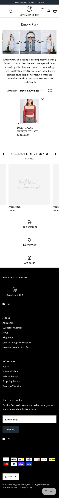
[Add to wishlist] (42, 98)
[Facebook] (4, 304)
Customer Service (12, 327)
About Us (8, 322)
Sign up (11, 429)
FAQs (5, 332)
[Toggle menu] (3, 11)
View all (29, 158)
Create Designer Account (17, 342)
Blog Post (8, 337)
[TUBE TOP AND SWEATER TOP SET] (29, 111)
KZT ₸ (8, 476)
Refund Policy (10, 376)
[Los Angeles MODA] (29, 11)
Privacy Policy (10, 371)
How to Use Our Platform (17, 347)
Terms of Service (12, 386)
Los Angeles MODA (17, 484)
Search (6, 366)
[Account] (48, 11)
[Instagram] (8, 304)
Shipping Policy (11, 381)
